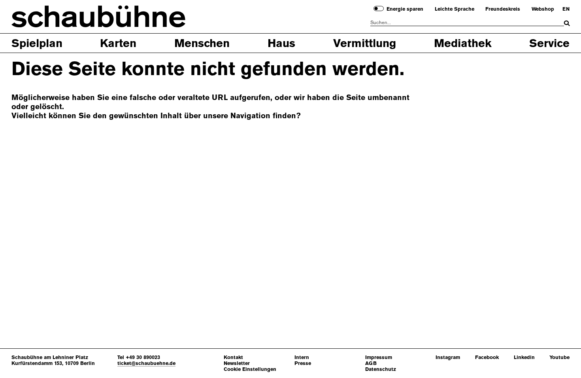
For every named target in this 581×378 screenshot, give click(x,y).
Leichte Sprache (454, 9)
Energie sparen (405, 9)
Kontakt (233, 357)
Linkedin (524, 357)
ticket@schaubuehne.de (146, 363)
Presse (302, 363)
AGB (371, 363)
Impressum (378, 357)
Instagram (448, 357)
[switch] (378, 8)
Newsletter (237, 363)
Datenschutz (380, 369)
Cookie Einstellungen (250, 369)
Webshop (543, 9)
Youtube (559, 357)
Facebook (487, 357)
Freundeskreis (502, 9)
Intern (301, 357)
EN (566, 9)
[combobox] (467, 22)
